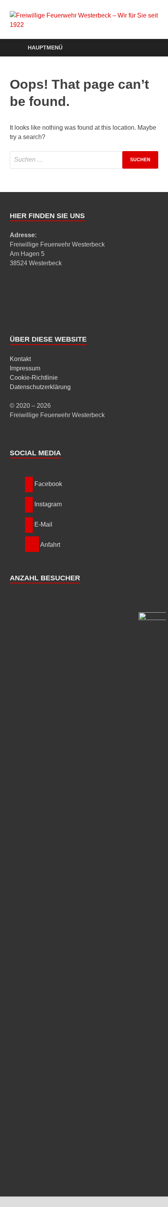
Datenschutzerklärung (40, 387)
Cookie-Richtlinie (34, 377)
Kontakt (20, 359)
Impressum (25, 368)
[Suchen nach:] (84, 160)
